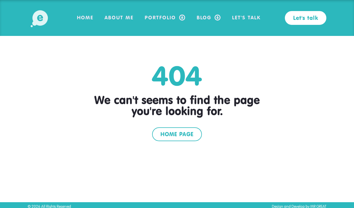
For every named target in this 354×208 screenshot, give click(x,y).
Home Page (177, 134)
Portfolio (160, 17)
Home (85, 17)
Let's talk (305, 17)
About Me (119, 17)
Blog (204, 17)
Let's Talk (246, 17)
